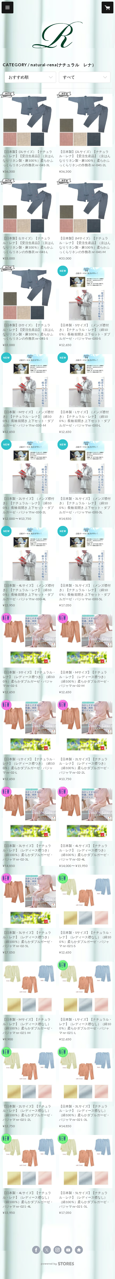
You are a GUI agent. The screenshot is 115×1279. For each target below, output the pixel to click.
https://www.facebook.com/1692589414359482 (36, 1250)
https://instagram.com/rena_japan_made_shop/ (57, 1250)
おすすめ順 (19, 77)
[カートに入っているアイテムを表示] (107, 7)
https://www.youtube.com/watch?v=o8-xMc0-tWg (68, 1250)
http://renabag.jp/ (79, 1250)
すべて (69, 77)
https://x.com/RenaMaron (47, 1250)
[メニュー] (7, 7)
